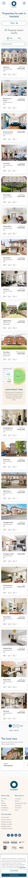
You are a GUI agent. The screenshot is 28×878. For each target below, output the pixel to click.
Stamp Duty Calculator (6, 828)
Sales (2, 801)
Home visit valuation (6, 819)
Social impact (18, 807)
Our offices (4, 798)
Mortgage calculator (6, 826)
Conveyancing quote (6, 821)
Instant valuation (5, 817)
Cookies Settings (14, 870)
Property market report (20, 803)
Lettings (3, 803)
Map (19, 38)
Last (21, 726)
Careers (17, 810)
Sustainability (18, 805)
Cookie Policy (22, 867)
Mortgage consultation (6, 824)
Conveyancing (4, 807)
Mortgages (4, 805)
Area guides (18, 798)
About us (17, 801)
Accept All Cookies (14, 875)
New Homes (4, 810)
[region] (14, 866)
